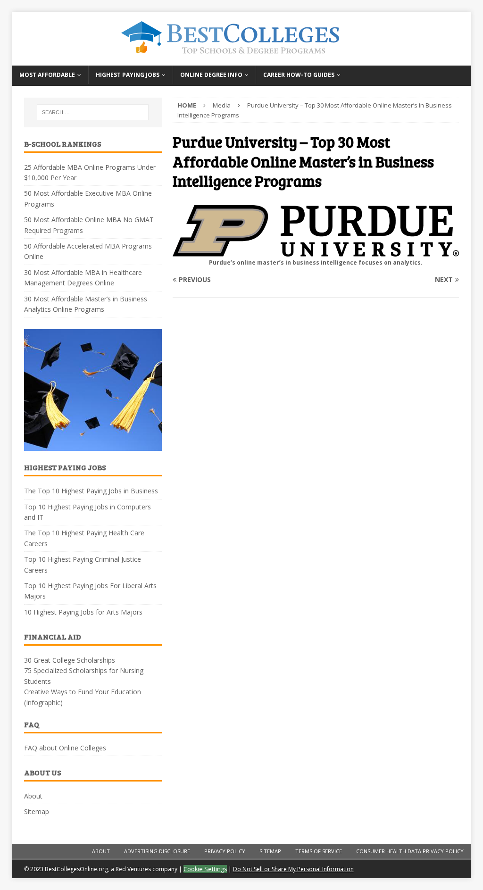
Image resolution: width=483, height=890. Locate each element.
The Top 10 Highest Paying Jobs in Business (91, 490)
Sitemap (36, 811)
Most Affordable (47, 75)
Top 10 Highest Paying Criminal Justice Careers (82, 564)
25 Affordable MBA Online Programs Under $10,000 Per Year (90, 172)
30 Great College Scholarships (69, 660)
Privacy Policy (224, 851)
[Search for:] (93, 112)
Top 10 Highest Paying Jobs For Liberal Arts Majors (90, 590)
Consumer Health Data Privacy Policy (410, 851)
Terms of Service (318, 851)
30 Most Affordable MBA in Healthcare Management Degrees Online (83, 277)
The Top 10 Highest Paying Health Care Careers (84, 538)
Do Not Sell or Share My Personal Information (293, 869)
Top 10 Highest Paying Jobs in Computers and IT (87, 512)
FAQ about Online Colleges (65, 747)
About (33, 795)
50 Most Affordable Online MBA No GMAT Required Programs (89, 224)
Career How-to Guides (298, 75)
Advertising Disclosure (157, 851)
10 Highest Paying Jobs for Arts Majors (83, 611)
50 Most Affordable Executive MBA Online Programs (88, 198)
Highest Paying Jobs (127, 75)
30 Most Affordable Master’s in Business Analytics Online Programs (85, 304)
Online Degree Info (211, 75)
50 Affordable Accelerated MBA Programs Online (88, 251)
